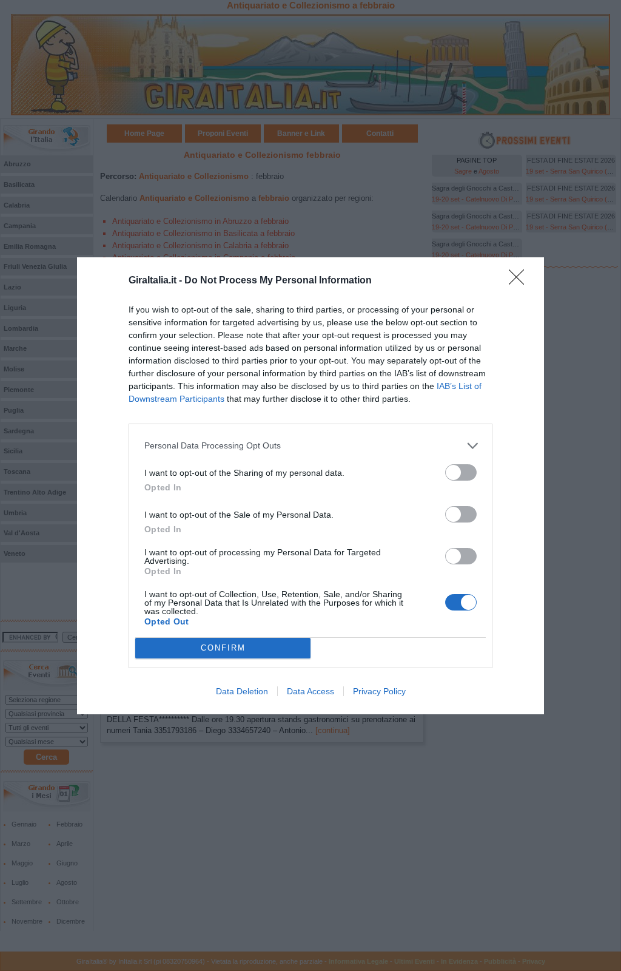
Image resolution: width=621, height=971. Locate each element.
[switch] (461, 472)
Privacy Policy (379, 691)
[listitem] (310, 445)
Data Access (310, 691)
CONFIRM (223, 647)
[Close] (520, 281)
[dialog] (310, 485)
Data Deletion (242, 691)
